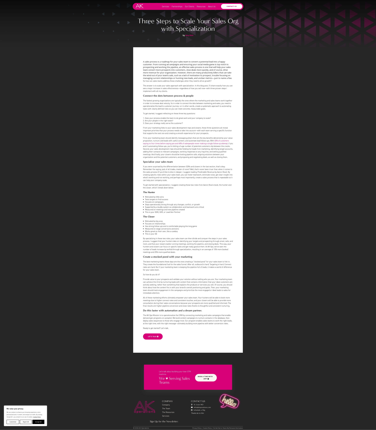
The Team (166, 408)
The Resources (168, 412)
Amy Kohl (189, 35)
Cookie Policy (37, 417)
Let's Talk (152, 336)
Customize (12, 422)
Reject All (26, 422)
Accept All (38, 422)
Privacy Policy (196, 428)
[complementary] (25, 416)
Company (166, 404)
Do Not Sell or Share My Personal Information (228, 428)
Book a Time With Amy (205, 378)
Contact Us (232, 6)
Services (165, 416)
